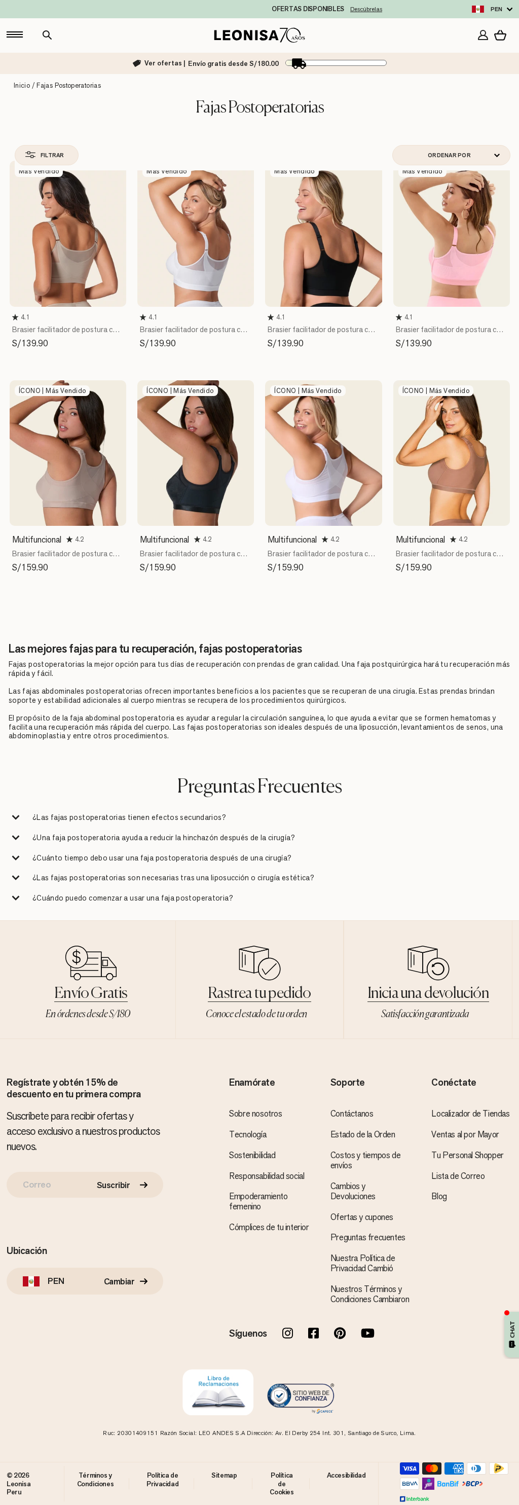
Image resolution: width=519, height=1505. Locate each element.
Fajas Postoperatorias (68, 85)
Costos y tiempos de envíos (365, 1160)
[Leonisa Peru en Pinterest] (340, 1334)
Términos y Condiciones (95, 1479)
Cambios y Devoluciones (353, 1191)
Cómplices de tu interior (269, 1227)
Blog (439, 1196)
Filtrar (52, 155)
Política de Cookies (281, 1483)
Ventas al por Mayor (465, 1134)
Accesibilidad (346, 1475)
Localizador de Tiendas (470, 1113)
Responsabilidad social (266, 1175)
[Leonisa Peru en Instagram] (287, 1334)
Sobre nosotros (255, 1113)
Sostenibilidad (252, 1155)
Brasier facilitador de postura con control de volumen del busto (66, 558)
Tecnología (247, 1134)
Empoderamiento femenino (258, 1201)
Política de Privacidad (162, 1479)
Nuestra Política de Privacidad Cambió (362, 1263)
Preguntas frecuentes (367, 1237)
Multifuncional (36, 539)
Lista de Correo (458, 1175)
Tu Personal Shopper (467, 1155)
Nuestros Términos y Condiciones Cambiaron (370, 1294)
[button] (16, 317)
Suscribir (113, 1185)
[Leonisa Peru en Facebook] (313, 1334)
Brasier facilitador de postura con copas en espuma (66, 334)
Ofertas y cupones (361, 1217)
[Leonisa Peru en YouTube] (368, 1334)
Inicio (22, 85)
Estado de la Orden (362, 1134)
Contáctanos (352, 1113)
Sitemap (224, 1475)
